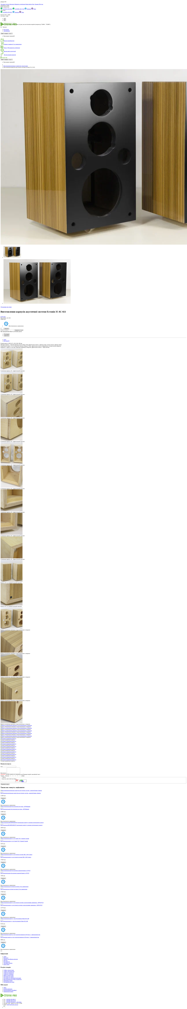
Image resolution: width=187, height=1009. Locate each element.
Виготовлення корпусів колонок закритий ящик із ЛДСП (15, 873)
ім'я (1, 766)
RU (4, 20)
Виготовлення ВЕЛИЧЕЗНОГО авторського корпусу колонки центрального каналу (22, 825)
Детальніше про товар (6, 307)
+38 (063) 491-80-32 (11, 999)
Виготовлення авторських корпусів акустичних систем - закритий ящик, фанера (21, 793)
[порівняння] (2, 840)
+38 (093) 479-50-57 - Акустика (13, 1002)
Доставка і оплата (5, 4)
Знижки (37, 4)
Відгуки (41, 4)
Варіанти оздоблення (20, 4)
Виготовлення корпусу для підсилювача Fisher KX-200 (14, 921)
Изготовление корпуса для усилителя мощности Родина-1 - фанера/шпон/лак (20, 937)
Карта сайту (6, 964)
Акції (5, 956)
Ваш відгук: (4, 773)
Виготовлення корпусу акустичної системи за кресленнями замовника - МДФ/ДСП (21, 905)
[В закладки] (1, 840)
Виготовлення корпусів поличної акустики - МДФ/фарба (15, 809)
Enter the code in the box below (9, 779)
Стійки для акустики (9, 970)
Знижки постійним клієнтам (11, 959)
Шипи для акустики (9, 975)
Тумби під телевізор (8, 974)
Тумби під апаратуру (9, 972)
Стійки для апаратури (9, 971)
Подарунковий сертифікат (10, 990)
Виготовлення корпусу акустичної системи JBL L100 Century (16, 857)
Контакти (12, 4)
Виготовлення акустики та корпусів (12, 979)
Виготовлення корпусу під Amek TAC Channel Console (14, 841)
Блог (33, 4)
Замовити (6, 328)
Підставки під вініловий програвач (12, 978)
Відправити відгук (5, 784)
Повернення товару (8, 991)
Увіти (5, 987)
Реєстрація (6, 29)
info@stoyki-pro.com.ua (12, 1004)
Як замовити (7, 961)
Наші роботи (29, 4)
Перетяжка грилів (8, 980)
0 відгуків (3, 316)
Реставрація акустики (9, 982)
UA (4, 18)
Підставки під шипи (9, 976)
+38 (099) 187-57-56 (11, 1000)
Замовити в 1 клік (19, 330)
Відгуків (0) (6, 341)
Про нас (6, 960)
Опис (5, 339)
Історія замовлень (8, 989)
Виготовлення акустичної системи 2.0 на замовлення (14, 889)
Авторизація (7, 31)
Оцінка (2, 775)
